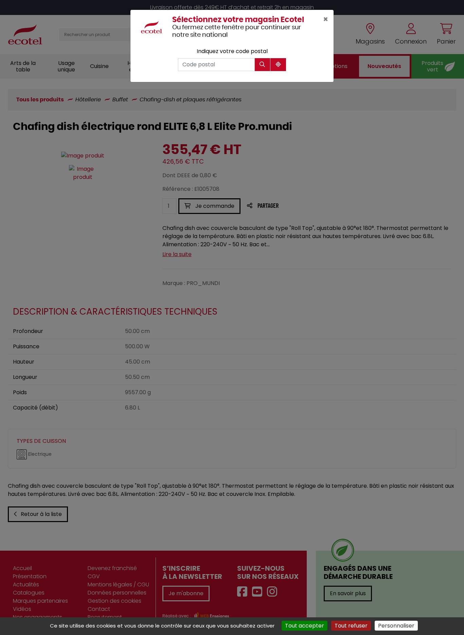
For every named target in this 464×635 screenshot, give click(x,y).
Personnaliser (396, 626)
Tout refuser (351, 626)
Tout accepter (304, 626)
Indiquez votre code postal (232, 51)
